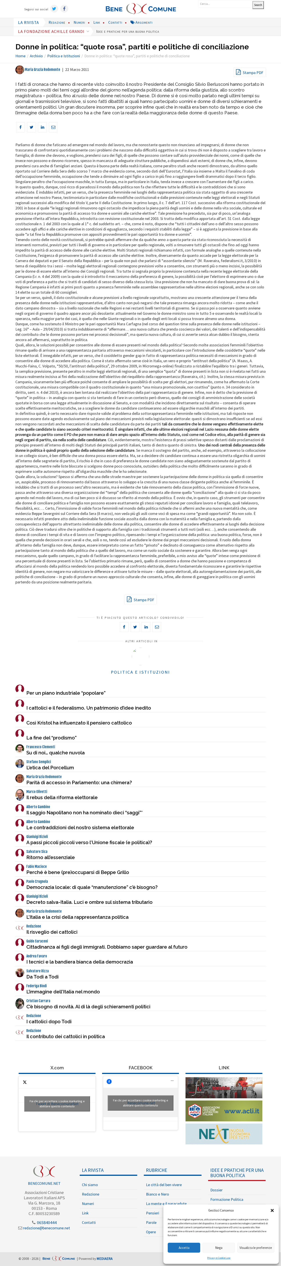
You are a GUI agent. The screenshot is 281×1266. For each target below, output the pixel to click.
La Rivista (93, 1170)
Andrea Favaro (36, 956)
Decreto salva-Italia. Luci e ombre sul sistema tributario (89, 902)
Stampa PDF (252, 72)
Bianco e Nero (157, 1194)
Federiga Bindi (36, 986)
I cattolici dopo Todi (49, 1021)
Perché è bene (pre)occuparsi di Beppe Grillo (77, 872)
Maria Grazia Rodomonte (42, 69)
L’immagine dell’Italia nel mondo (63, 991)
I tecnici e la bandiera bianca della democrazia (79, 962)
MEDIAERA (105, 1259)
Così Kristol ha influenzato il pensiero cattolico (79, 723)
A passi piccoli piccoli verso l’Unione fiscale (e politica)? (89, 842)
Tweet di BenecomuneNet (57, 1103)
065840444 (46, 1222)
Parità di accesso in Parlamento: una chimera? (79, 782)
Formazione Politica (226, 1199)
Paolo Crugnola (37, 881)
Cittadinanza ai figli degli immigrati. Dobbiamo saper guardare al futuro (106, 947)
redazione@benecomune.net (46, 1227)
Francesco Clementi (40, 747)
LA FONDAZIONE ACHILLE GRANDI (51, 31)
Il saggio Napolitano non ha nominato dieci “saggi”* (84, 812)
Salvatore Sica (36, 851)
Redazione (57, 22)
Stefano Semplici (38, 762)
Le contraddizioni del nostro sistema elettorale (80, 827)
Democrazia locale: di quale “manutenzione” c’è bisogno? (92, 887)
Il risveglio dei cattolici (51, 932)
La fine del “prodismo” (51, 738)
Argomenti (143, 22)
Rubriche (156, 1170)
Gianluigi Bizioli (37, 836)
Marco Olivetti (36, 791)
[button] (272, 1210)
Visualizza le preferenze (256, 1248)
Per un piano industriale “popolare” (66, 693)
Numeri (79, 22)
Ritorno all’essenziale (50, 857)
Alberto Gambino (38, 807)
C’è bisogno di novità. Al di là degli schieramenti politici (88, 1006)
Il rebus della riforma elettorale (62, 797)
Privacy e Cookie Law (219, 1257)
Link (96, 22)
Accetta (184, 1248)
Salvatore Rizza (37, 971)
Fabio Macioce (36, 866)
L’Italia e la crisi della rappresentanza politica (77, 917)
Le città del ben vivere (164, 1184)
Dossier (216, 1189)
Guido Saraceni (37, 941)
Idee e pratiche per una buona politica (127, 31)
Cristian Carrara (38, 1001)
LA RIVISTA (28, 22)
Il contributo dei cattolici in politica (65, 1036)
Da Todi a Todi (42, 977)
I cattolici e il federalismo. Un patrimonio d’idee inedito (88, 708)
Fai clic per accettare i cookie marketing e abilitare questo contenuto (57, 1103)
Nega (218, 1248)
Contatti (115, 22)
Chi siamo (90, 1184)
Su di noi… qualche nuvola (55, 752)
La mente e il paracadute (166, 1203)
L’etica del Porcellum (50, 767)
